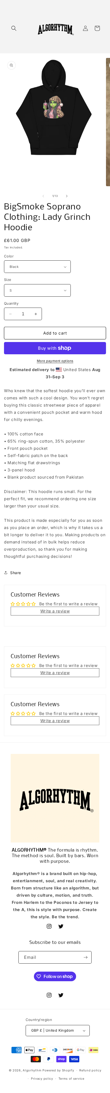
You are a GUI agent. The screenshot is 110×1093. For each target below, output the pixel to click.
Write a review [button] (55, 611)
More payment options (55, 361)
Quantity (11, 303)
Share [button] (15, 572)
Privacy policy (42, 1078)
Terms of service (71, 1078)
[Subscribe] (85, 957)
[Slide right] (67, 196)
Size (7, 279)
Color (9, 256)
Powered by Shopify (58, 1070)
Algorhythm (32, 1070)
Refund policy (90, 1070)
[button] (14, 28)
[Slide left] (43, 196)
